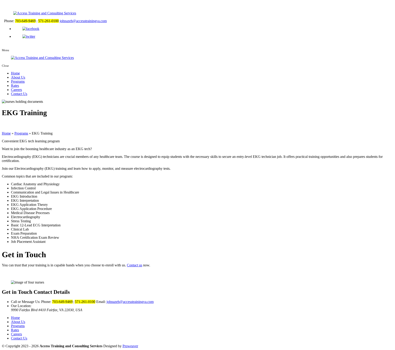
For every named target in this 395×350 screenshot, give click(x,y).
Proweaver (130, 346)
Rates (15, 86)
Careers (16, 90)
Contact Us (19, 94)
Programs (18, 81)
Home (15, 73)
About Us (18, 77)
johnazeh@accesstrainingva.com (83, 21)
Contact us (134, 265)
